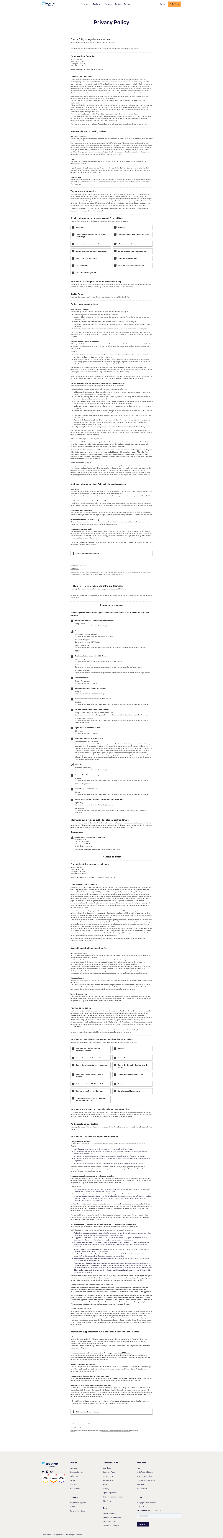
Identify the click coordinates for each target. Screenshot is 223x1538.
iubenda (73, 1431)
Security (106, 1489)
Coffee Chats (74, 1476)
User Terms (107, 1468)
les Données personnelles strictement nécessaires (115, 1431)
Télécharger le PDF (76, 1427)
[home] (49, 4)
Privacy (105, 1485)
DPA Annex (107, 1501)
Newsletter (140, 1485)
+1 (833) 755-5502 (143, 1507)
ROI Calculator (142, 1489)
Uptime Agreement (110, 1493)
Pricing (118, 4)
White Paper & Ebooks (145, 1472)
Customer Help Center (78, 1511)
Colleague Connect (76, 1472)
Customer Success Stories (146, 1481)
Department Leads (109, 1522)
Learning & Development (112, 1518)
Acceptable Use (108, 1481)
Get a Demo (174, 4)
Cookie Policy (108, 1476)
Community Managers (111, 1526)
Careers (72, 1507)
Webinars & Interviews (144, 1476)
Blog (138, 1468)
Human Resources (109, 1514)
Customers (109, 4)
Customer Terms (109, 1472)
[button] (85, 4)
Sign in (162, 4)
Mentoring (73, 1468)
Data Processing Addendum (113, 1497)
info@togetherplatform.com (146, 1503)
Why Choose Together (78, 1503)
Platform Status (75, 1489)
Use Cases (73, 1485)
